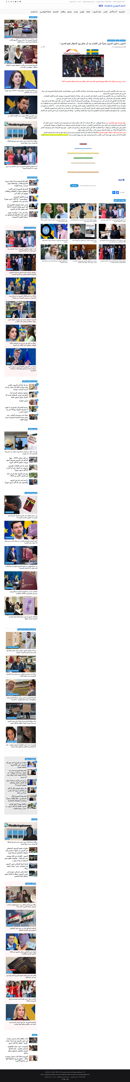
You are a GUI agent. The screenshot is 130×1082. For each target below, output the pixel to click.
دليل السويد (97, 12)
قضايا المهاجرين (45, 12)
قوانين (82, 12)
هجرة (76, 12)
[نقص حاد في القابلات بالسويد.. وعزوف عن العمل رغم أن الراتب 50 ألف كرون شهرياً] (33, 467)
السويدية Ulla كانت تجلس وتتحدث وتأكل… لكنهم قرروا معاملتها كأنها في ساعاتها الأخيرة (16, 1059)
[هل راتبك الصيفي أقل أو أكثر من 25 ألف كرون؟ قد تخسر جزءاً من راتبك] (32, 790)
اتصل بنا (79, 1)
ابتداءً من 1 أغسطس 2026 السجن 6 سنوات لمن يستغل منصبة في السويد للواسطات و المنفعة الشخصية (22, 368)
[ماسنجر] (113, 192)
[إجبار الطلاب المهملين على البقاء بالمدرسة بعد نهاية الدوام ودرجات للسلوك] (54, 251)
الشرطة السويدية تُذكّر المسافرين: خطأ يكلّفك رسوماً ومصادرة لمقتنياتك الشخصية (16, 798)
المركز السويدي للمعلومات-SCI (118, 46)
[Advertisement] (83, 26)
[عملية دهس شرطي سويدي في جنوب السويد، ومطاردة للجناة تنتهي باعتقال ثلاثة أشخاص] (33, 873)
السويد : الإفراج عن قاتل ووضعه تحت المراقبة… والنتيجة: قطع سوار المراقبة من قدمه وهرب (16, 858)
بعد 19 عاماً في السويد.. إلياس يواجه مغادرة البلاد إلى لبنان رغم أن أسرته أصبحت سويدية (16, 387)
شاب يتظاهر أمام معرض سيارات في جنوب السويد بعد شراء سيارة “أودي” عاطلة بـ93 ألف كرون (17, 1041)
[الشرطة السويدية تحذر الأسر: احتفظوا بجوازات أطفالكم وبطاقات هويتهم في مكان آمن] (33, 191)
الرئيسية (122, 12)
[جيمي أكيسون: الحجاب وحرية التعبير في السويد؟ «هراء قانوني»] (83, 231)
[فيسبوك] (117, 192)
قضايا (88, 12)
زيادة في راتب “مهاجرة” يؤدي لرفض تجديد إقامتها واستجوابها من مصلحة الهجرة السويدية (16, 215)
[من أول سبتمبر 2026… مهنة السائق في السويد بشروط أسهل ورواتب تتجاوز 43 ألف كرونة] (33, 459)
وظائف (62, 12)
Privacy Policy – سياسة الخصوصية (104, 1)
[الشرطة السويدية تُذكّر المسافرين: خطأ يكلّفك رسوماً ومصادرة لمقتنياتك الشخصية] (32, 798)
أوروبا (117, 40)
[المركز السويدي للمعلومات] (65, 6)
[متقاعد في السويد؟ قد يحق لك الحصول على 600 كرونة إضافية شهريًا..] (32, 764)
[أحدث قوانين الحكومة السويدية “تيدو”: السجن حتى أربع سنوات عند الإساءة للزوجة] (112, 210)
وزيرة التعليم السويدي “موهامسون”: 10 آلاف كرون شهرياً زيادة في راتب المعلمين (16, 199)
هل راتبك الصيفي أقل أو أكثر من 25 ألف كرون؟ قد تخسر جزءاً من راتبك (17, 790)
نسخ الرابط (74, 185)
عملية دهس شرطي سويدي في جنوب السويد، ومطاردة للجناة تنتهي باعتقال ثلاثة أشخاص (16, 874)
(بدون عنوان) (23, 401)
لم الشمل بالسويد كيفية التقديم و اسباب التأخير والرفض (83, 148)
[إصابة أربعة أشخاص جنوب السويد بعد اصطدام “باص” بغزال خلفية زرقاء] (33, 865)
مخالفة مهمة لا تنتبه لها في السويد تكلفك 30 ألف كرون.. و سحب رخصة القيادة (16, 806)
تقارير (105, 12)
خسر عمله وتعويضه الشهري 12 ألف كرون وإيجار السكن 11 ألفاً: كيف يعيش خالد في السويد (17, 207)
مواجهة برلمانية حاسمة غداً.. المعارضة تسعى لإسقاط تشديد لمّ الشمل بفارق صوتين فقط (17, 395)
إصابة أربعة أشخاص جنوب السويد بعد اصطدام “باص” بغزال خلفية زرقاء (17, 866)
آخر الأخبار (113, 12)
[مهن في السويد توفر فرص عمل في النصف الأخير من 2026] (33, 475)
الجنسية (55, 12)
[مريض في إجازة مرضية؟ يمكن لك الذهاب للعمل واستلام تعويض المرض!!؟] (32, 782)
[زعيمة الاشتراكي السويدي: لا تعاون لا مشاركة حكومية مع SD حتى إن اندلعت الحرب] (54, 210)
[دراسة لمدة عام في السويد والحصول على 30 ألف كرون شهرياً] (33, 482)
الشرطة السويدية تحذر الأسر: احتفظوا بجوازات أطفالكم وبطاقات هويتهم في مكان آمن (16, 191)
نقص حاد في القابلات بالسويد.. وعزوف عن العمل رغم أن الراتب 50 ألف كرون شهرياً (17, 468)
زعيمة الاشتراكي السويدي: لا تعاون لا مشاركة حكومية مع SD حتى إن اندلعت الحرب (16, 409)
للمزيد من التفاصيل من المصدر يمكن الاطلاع (55, 135)
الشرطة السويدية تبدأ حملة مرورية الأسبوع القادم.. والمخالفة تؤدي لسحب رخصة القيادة (16, 183)
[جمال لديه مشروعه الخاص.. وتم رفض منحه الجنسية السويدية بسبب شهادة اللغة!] (33, 417)
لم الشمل (34, 12)
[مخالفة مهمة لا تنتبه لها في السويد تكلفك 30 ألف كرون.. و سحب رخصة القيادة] (32, 806)
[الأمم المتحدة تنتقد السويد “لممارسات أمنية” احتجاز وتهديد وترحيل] (54, 231)
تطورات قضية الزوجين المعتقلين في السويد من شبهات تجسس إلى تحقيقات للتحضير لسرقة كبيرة (16, 850)
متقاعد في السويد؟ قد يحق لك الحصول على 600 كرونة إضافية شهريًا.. (16, 765)
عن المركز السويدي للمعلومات (88, 1)
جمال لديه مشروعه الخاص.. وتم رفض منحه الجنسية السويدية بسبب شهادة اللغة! (16, 417)
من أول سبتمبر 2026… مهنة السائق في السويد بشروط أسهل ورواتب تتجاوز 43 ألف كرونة (17, 460)
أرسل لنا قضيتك (72, 1)
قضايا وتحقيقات (111, 40)
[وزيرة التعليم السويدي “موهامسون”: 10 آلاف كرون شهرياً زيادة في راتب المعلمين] (33, 198)
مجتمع (69, 12)
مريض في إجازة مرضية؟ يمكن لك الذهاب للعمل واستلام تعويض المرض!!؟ (16, 783)
